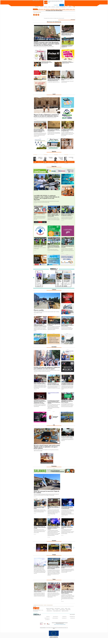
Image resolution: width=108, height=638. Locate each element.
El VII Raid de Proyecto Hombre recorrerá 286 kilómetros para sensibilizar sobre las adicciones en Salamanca (54, 402)
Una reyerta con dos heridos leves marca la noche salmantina (41, 550)
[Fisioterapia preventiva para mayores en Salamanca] (40, 125)
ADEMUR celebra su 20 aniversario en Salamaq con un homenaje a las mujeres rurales (53, 383)
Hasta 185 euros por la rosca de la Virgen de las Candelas (46, 491)
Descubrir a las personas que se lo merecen (40, 158)
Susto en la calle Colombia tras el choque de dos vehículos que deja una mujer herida (53, 550)
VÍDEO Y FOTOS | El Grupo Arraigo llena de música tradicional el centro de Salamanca (40, 325)
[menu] (74, 7)
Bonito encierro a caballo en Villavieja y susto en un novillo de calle (54, 507)
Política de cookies (68, 609)
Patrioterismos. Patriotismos (51, 157)
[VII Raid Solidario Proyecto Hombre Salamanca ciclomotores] (54, 396)
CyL (54, 425)
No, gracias (56, 5)
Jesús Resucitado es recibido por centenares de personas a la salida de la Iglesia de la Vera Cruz (67, 62)
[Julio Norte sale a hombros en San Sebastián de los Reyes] (54, 586)
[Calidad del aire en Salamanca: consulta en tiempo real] (54, 125)
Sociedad (54, 346)
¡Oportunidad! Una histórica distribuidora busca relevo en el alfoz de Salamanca (67, 401)
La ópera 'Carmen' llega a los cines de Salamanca (54, 325)
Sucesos (54, 540)
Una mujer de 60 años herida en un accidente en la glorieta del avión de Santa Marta (66, 550)
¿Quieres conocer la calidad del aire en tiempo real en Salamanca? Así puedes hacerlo (54, 130)
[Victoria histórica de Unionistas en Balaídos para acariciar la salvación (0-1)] (68, 41)
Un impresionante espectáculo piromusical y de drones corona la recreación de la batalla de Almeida (54, 528)
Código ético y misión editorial (50, 608)
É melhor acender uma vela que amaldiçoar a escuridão (60, 158)
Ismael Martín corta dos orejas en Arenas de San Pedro (40, 591)
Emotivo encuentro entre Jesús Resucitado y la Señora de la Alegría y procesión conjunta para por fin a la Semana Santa (46, 43)
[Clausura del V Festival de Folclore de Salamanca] (67, 320)
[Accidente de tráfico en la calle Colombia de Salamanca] (54, 548)
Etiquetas (66, 608)
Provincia (54, 466)
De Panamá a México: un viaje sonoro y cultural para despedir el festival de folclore (67, 325)
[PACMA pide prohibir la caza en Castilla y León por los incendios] (67, 561)
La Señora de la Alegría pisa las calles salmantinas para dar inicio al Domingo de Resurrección (54, 79)
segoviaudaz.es (64, 616)
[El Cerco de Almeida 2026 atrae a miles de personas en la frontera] (54, 522)
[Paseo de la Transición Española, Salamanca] (47, 300)
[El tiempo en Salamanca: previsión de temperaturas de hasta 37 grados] (47, 105)
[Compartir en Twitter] (36, 15)
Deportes (54, 166)
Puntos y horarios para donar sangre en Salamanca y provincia (40, 383)
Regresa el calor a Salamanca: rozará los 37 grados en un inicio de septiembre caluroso (46, 115)
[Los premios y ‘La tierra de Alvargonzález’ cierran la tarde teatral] (67, 522)
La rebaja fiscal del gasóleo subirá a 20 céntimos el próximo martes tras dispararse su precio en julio (67, 383)
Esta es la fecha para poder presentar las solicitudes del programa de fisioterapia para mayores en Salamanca (39, 130)
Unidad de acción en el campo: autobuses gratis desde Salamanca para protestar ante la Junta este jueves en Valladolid (54, 567)
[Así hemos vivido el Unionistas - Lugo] (40, 209)
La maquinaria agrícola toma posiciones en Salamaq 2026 (39, 566)
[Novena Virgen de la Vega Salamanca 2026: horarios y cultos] (67, 125)
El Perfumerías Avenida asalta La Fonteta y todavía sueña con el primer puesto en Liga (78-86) (47, 62)
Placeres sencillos (39, 310)
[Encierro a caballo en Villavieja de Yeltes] (54, 502)
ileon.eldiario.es (47, 619)
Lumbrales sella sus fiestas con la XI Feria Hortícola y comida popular (40, 507)
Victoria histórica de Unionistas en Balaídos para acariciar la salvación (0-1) (67, 46)
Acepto (61, 5)
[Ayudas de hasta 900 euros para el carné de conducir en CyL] (67, 432)
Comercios (62, 608)
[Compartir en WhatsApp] (38, 15)
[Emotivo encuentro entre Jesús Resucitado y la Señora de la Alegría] (47, 33)
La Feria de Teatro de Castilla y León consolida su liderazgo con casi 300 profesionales (67, 507)
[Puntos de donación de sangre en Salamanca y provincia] (40, 378)
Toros (54, 579)
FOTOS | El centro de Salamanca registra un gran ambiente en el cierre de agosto (47, 368)
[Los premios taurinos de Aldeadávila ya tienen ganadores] (67, 586)
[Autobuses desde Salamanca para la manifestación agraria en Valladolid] (54, 561)
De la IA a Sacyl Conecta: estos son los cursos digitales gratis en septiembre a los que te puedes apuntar (47, 446)
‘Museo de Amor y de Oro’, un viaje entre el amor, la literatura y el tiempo (40, 527)
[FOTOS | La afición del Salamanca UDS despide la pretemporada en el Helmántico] (67, 241)
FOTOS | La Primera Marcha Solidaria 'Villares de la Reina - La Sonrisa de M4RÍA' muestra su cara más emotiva (54, 215)
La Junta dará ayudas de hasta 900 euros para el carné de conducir (67, 437)
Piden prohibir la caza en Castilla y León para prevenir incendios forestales (67, 566)
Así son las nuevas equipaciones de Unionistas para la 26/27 (40, 246)
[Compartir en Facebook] (34, 15)
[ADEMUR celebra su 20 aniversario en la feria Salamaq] (54, 378)
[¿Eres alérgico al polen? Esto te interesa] (67, 74)
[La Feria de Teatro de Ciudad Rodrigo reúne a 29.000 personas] (67, 502)
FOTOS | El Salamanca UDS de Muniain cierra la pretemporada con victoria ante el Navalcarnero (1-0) (54, 247)
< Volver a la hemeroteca (37, 12)
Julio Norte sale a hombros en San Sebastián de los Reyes (54, 591)
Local (54, 94)
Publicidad (53, 609)
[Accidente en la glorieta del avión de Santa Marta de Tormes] (66, 548)
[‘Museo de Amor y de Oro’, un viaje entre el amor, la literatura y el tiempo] (40, 522)
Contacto (69, 608)
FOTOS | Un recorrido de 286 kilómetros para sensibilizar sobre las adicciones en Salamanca (67, 214)
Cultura (54, 289)
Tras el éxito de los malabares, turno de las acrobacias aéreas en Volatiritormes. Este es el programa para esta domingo (40, 402)
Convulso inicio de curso (70, 157)
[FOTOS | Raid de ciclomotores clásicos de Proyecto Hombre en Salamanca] (67, 209)
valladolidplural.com (72, 616)
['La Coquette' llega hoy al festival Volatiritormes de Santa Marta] (40, 396)
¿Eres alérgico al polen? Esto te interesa (67, 79)
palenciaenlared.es (55, 616)
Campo (54, 554)
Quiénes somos (49, 609)
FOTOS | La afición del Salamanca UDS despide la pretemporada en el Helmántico (67, 246)
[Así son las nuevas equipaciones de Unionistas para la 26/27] (40, 241)
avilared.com (48, 616)
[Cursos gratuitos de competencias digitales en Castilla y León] (47, 436)
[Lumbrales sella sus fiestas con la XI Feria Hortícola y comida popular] (40, 502)
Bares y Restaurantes (57, 608)
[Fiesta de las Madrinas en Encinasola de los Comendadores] (47, 481)
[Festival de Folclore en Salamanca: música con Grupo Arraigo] (40, 320)
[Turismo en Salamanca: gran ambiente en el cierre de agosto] (47, 358)
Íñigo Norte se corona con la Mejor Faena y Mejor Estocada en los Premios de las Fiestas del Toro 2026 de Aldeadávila (67, 592)
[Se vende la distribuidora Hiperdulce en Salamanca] (67, 396)
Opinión (54, 151)
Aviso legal (57, 609)
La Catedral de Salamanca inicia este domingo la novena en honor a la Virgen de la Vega (67, 130)
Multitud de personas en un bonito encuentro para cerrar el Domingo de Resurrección (67, 34)
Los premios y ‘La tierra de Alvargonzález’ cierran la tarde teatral (67, 527)
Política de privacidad (62, 609)
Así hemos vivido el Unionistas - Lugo (39, 214)
